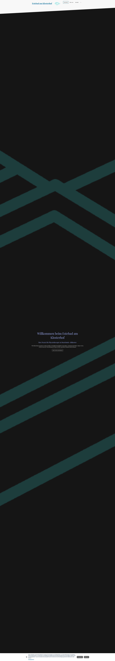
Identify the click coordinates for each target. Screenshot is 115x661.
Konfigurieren (31, 659)
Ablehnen (86, 657)
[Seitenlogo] (57, 4)
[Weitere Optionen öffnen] (81, 2)
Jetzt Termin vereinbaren (57, 350)
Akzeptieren (79, 657)
